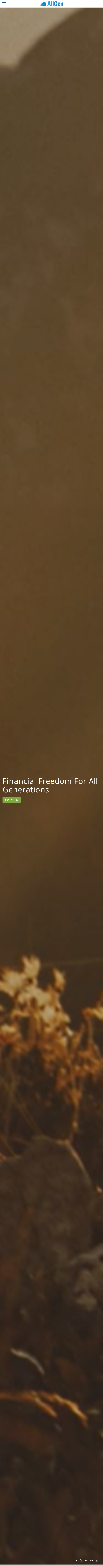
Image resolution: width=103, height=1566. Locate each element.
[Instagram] (97, 1560)
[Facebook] (76, 1560)
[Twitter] (81, 1560)
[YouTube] (91, 1560)
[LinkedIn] (86, 1560)
